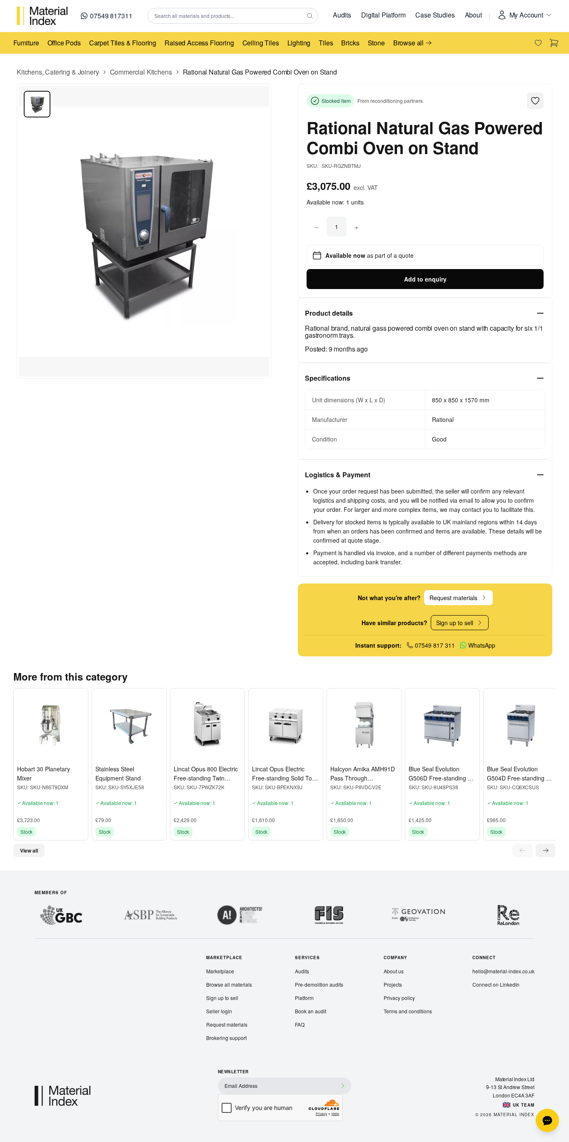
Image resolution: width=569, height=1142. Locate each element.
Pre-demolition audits (319, 984)
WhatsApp (481, 645)
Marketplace (220, 971)
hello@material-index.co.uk (503, 971)
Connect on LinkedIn (495, 984)
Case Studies (434, 15)
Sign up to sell (222, 997)
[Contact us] (547, 1120)
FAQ (299, 1024)
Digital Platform (383, 15)
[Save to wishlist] (24, 752)
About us (394, 971)
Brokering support (226, 1037)
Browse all (408, 42)
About (473, 15)
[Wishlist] (538, 43)
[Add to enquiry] (38, 752)
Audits (342, 15)
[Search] (310, 15)
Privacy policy (399, 997)
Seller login (219, 1011)
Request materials (226, 1024)
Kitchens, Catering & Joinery (58, 72)
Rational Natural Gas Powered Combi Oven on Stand (260, 72)
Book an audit (310, 1011)
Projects (393, 984)
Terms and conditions (408, 1011)
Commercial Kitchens (141, 72)
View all (29, 850)
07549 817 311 (435, 645)
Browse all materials (229, 984)
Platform (304, 997)
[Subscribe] (342, 1085)
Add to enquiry (425, 279)
